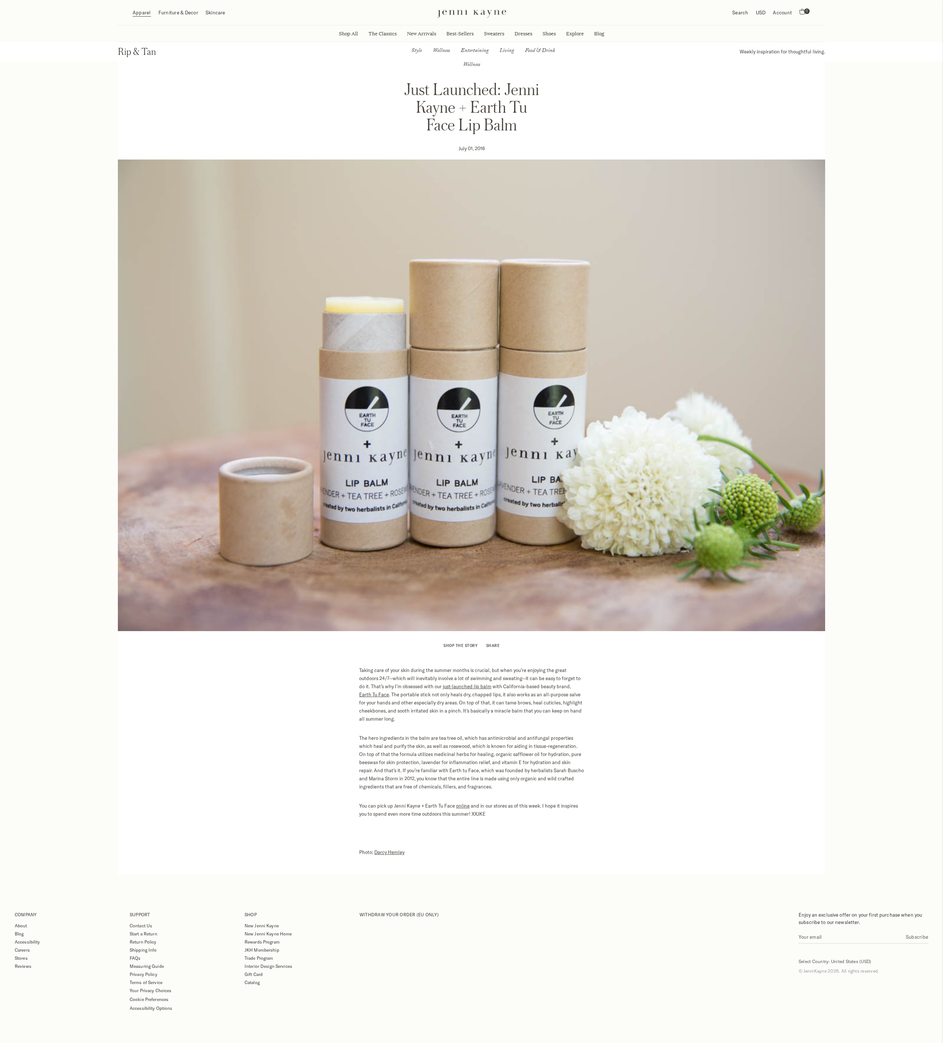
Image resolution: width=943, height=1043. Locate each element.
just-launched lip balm (467, 686)
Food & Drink (540, 51)
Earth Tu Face (374, 694)
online (463, 806)
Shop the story (460, 645)
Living (506, 51)
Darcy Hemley (389, 852)
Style (416, 51)
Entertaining (474, 51)
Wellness (441, 51)
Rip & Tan (137, 51)
